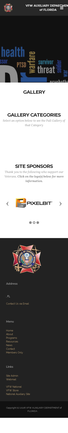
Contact (10, 348)
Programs (11, 337)
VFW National (14, 386)
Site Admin (12, 375)
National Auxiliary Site (18, 394)
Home (9, 330)
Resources (12, 341)
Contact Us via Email (17, 303)
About (9, 334)
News (9, 345)
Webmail (11, 379)
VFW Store (12, 390)
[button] (7, 203)
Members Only (14, 352)
